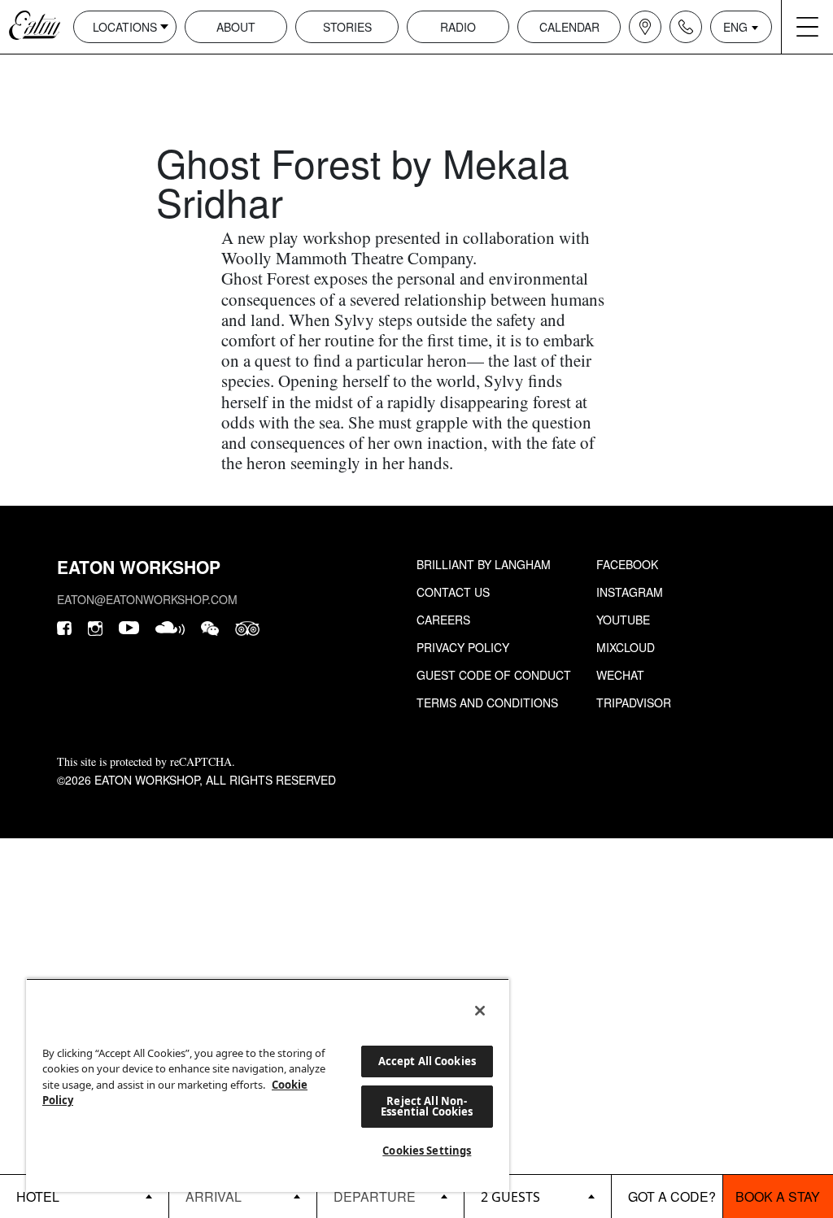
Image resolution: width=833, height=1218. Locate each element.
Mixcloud (625, 647)
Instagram (629, 592)
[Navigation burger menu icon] (807, 27)
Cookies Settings (426, 1150)
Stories (347, 27)
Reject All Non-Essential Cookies (427, 1106)
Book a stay (777, 1196)
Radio (458, 27)
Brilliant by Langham (483, 564)
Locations (125, 27)
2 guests (510, 1197)
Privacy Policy (462, 647)
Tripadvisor (633, 702)
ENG (735, 27)
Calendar (569, 27)
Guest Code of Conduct (493, 675)
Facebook (627, 564)
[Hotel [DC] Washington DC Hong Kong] (84, 1196)
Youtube (623, 619)
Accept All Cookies (427, 1061)
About (235, 27)
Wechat (620, 675)
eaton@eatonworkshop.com (147, 599)
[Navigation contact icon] (685, 27)
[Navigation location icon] (645, 27)
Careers (443, 619)
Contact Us (453, 592)
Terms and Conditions (487, 702)
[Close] (480, 1011)
